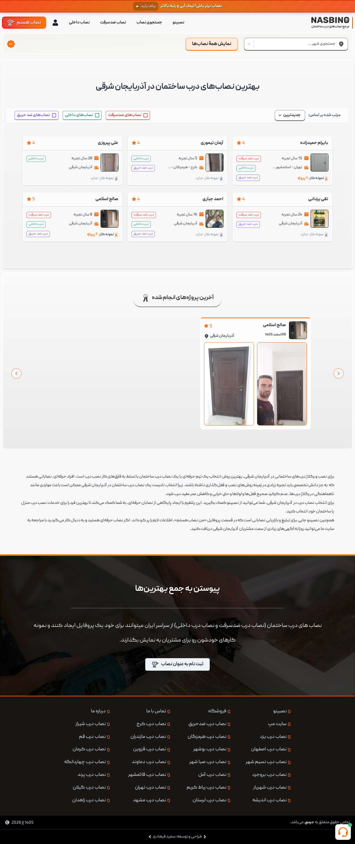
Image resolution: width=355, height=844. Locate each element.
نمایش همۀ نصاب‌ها (211, 44)
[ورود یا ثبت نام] (55, 22)
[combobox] (335, 44)
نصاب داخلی (79, 23)
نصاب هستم (29, 22)
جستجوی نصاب (149, 23)
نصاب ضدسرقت (113, 23)
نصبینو (178, 23)
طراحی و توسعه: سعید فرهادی (177, 837)
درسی (309, 822)
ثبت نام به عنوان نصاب (182, 664)
